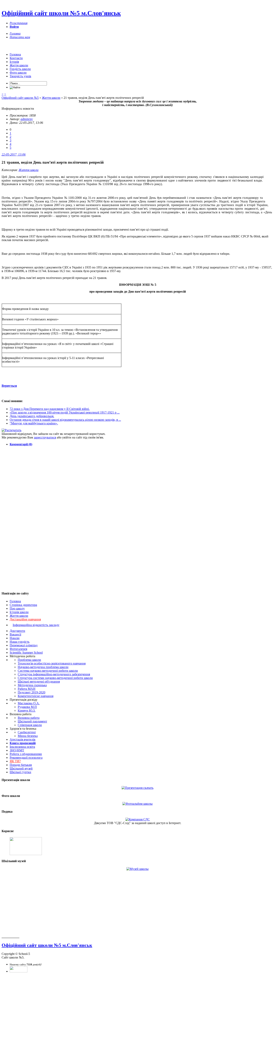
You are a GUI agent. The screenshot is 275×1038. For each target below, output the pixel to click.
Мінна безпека (28, 736)
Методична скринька (32, 685)
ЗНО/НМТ (17, 750)
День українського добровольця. (32, 416)
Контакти (16, 58)
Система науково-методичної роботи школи (48, 670)
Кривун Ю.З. (26, 710)
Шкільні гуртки (20, 772)
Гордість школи (20, 69)
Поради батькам (21, 765)
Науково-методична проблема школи (43, 667)
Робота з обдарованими (26, 754)
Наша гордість (19, 641)
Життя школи (19, 65)
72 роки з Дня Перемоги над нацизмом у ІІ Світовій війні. (50, 409)
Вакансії (15, 634)
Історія (14, 61)
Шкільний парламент (32, 721)
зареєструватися (45, 437)
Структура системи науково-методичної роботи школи (55, 678)
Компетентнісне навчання (35, 696)
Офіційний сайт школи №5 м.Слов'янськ (61, 13)
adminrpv (27, 119)
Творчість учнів (20, 76)
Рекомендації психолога (26, 757)
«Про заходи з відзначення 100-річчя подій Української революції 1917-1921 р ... (65, 412)
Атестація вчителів (22, 739)
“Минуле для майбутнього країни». (34, 423)
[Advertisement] (137, 477)
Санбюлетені (27, 732)
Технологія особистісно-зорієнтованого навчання (52, 663)
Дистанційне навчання (25, 619)
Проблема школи (29, 659)
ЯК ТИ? (15, 761)
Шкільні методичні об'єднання (39, 681)
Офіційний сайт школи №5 (20, 97)
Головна (15, 54)
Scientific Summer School (26, 652)
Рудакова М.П (27, 707)
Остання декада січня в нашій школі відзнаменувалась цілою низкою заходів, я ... (65, 419)
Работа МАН (26, 688)
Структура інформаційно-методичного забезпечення (54, 674)
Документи (17, 630)
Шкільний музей (21, 768)
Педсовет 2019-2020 (31, 692)
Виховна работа (28, 717)
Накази (15, 638)
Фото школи (18, 72)
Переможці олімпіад (23, 645)
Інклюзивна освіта (22, 746)
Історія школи (19, 612)
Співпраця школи (30, 725)
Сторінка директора (23, 605)
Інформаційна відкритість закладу (36, 625)
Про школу (17, 608)
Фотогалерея (18, 649)
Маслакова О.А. (29, 703)
